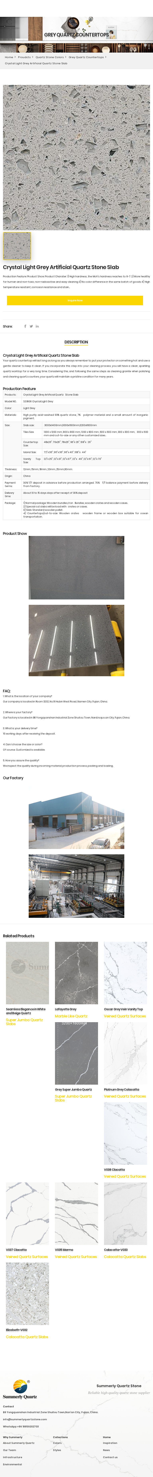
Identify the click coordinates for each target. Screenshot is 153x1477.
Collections (60, 1437)
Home (9, 57)
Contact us (110, 1457)
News (106, 1450)
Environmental (12, 1464)
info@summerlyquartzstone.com (25, 1419)
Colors (57, 1443)
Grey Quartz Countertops (86, 57)
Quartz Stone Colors (50, 57)
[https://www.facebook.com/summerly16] (26, 326)
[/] (32, 326)
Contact (8, 1406)
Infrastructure (12, 1457)
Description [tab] (76, 342)
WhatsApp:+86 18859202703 (21, 1426)
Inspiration (110, 1443)
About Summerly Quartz (18, 1443)
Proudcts (24, 57)
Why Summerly (12, 1437)
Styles (57, 1450)
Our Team (9, 1450)
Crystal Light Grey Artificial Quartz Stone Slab (36, 63)
